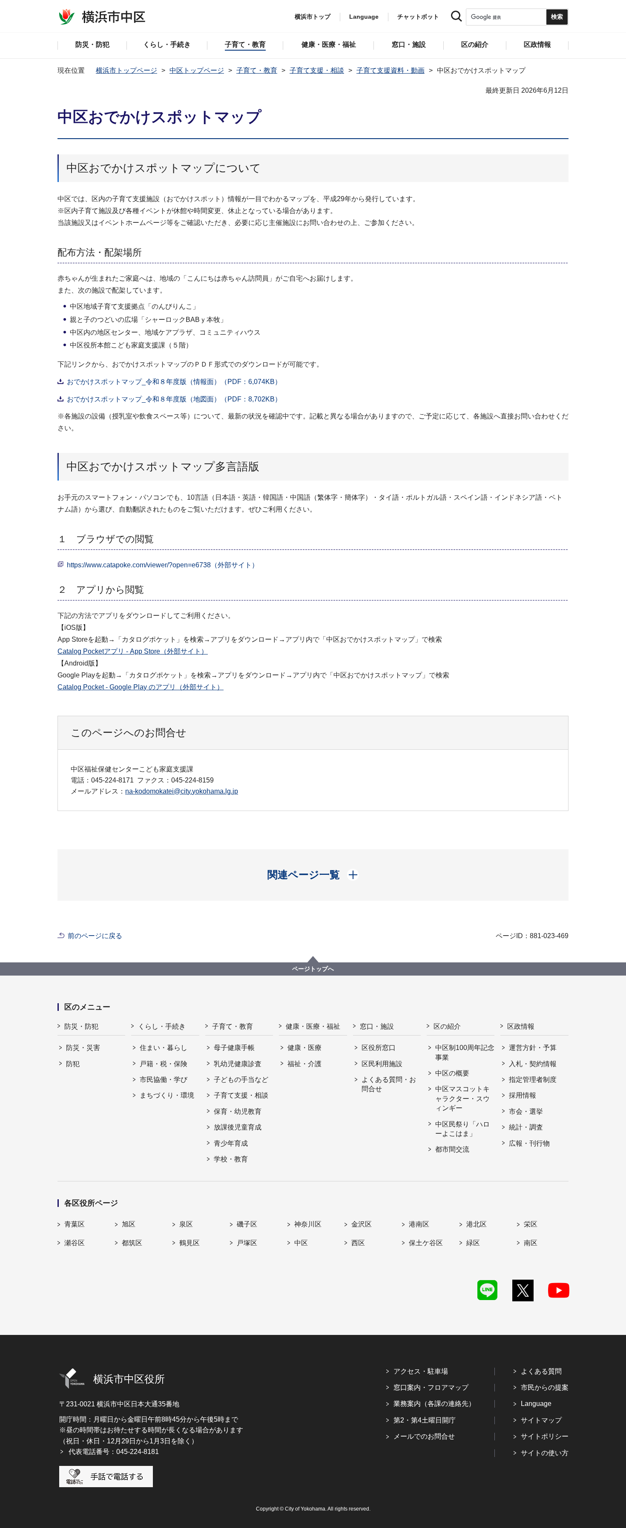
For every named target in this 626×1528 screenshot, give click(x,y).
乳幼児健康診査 (237, 1063)
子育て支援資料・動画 (390, 70)
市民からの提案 (545, 1387)
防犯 (73, 1063)
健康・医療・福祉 (313, 1026)
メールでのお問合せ (424, 1436)
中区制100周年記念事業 (464, 1052)
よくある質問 (541, 1371)
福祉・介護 (304, 1063)
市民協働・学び (163, 1079)
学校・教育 (231, 1159)
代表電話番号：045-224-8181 (114, 1451)
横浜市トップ (312, 16)
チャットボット (418, 16)
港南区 (419, 1224)
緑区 (473, 1242)
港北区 (476, 1224)
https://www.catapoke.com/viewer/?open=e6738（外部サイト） (162, 565)
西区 (358, 1242)
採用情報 (522, 1095)
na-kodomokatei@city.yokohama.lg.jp (181, 791)
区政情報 (520, 1026)
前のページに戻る (95, 935)
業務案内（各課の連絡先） (434, 1403)
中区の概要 (452, 1073)
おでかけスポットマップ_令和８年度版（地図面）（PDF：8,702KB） (174, 399)
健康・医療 (304, 1047)
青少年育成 (231, 1143)
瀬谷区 (74, 1242)
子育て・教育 (256, 70)
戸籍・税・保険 (163, 1063)
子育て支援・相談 (317, 70)
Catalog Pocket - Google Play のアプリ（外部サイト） (140, 687)
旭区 (128, 1224)
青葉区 (74, 1224)
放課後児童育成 (237, 1127)
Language (536, 1403)
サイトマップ (541, 1420)
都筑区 (132, 1242)
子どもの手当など (241, 1079)
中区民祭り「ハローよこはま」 (462, 1129)
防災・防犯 (81, 1026)
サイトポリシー (545, 1436)
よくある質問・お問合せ (389, 1084)
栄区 (530, 1224)
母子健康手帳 (234, 1047)
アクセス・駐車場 (420, 1371)
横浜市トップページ (126, 70)
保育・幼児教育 (237, 1111)
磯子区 (247, 1224)
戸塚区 (247, 1242)
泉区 (186, 1224)
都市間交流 (452, 1149)
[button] (313, 875)
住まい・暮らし (163, 1047)
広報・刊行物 (529, 1143)
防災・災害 (83, 1047)
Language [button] (364, 16)
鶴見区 (189, 1242)
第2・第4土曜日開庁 (424, 1420)
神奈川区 (308, 1224)
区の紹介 (447, 1026)
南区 (530, 1242)
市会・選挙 (526, 1111)
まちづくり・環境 (167, 1095)
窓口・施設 (377, 1026)
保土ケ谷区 (426, 1242)
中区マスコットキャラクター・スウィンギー (462, 1098)
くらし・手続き (162, 1026)
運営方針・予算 (533, 1047)
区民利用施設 (382, 1063)
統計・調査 (526, 1127)
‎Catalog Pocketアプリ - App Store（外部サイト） (132, 651)
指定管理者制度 (533, 1079)
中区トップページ (196, 70)
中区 (301, 1242)
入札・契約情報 (533, 1063)
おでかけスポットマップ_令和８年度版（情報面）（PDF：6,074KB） (174, 381)
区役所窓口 (379, 1047)
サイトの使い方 (545, 1453)
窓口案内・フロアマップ (430, 1387)
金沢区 (361, 1224)
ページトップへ (313, 968)
